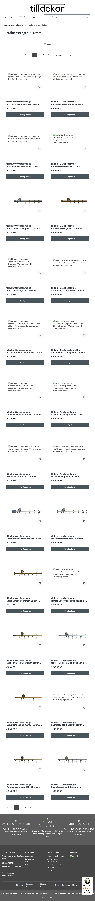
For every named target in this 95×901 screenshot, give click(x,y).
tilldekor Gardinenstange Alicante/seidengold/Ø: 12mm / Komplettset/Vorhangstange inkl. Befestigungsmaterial (67, 165)
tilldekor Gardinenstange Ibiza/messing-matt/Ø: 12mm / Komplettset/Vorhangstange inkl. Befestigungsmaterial (67, 475)
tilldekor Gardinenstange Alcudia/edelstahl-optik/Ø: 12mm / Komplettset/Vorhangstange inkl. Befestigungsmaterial (23, 103)
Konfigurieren (25, 115)
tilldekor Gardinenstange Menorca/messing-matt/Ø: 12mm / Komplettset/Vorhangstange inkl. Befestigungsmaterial (23, 723)
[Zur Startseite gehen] (47, 8)
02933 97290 (7, 863)
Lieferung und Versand (56, 856)
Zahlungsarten (53, 859)
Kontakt (50, 871)
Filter (49, 44)
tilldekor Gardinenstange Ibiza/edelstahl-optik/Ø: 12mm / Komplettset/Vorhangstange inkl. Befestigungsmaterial (22, 475)
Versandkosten (42, 893)
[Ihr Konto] (10, 17)
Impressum (29, 856)
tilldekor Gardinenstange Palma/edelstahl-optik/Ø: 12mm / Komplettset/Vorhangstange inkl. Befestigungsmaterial (67, 723)
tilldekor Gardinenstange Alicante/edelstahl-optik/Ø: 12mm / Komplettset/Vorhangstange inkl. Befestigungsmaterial (68, 103)
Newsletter (51, 868)
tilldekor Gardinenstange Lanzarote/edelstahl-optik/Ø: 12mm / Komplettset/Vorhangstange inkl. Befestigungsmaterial (24, 537)
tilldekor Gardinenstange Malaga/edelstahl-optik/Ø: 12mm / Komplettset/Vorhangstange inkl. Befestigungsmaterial (67, 537)
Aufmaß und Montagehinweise (59, 865)
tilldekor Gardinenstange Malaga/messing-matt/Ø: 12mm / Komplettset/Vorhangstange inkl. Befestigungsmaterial (22, 599)
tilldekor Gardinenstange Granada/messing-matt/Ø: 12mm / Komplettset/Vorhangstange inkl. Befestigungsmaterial (67, 413)
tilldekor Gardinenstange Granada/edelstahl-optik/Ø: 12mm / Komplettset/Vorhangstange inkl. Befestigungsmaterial (23, 413)
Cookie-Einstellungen (55, 862)
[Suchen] (87, 16)
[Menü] (33, 16)
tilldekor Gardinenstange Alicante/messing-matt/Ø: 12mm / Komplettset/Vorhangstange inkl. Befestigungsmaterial (22, 165)
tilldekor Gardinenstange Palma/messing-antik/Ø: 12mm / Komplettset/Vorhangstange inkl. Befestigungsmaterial (22, 785)
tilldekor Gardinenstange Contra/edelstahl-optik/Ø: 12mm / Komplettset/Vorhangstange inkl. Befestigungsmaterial (67, 289)
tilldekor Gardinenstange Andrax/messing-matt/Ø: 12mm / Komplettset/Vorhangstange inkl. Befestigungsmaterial (67, 227)
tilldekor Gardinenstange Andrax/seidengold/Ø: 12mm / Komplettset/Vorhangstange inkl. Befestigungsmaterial (22, 289)
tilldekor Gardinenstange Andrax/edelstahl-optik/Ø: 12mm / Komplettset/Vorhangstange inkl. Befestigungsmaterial (23, 227)
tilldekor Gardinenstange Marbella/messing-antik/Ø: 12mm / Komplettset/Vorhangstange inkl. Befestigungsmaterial (23, 661)
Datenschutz (29, 859)
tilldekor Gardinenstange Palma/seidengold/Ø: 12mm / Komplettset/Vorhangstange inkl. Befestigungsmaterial (67, 785)
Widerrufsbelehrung (32, 862)
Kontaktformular (8, 875)
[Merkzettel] (5, 17)
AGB (26, 865)
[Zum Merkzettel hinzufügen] (39, 87)
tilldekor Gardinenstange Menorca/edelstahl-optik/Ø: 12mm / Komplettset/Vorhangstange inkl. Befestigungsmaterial (68, 661)
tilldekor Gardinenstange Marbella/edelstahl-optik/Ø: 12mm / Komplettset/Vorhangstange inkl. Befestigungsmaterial (68, 599)
